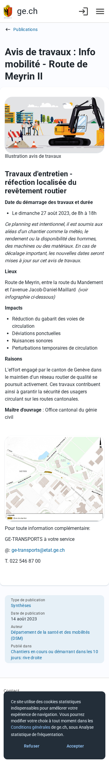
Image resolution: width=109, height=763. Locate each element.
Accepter (75, 746)
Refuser (31, 746)
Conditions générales (30, 727)
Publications (25, 29)
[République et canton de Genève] (8, 11)
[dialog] (54, 725)
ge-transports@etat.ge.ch (38, 550)
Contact (11, 690)
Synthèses (21, 605)
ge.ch (27, 11)
